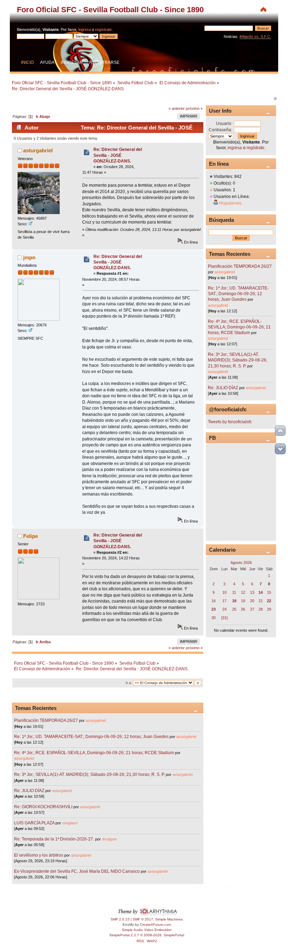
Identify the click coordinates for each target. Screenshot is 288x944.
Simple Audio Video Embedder (146, 930)
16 (213, 601)
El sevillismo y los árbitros (38, 855)
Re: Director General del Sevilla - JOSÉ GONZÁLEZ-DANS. (117, 155)
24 (224, 609)
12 (243, 592)
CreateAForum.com (155, 924)
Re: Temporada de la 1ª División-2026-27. (54, 839)
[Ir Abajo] (280, 448)
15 (269, 592)
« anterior (177, 108)
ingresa (84, 29)
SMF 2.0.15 (120, 919)
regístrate (103, 29)
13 (252, 592)
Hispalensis (230, 203)
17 (224, 601)
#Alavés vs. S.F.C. (255, 36)
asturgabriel (38, 150)
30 (213, 618)
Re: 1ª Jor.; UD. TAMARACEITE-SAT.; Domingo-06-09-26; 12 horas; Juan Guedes (91, 736)
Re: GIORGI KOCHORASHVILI (43, 806)
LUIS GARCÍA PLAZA (34, 822)
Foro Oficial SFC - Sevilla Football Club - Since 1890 (110, 9)
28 (260, 609)
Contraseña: (220, 129)
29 (269, 609)
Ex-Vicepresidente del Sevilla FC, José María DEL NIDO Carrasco (77, 871)
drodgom (109, 839)
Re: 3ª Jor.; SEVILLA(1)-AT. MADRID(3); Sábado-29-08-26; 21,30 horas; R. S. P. (89, 774)
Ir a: (129, 683)
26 (243, 609)
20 (252, 601)
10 (224, 592)
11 (234, 592)
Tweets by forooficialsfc (230, 421)
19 (243, 601)
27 (252, 609)
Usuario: (224, 123)
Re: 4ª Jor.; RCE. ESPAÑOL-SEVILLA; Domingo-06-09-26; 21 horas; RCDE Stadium (94, 752)
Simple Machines (169, 919)
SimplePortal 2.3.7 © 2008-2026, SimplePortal (146, 935)
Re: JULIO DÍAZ (29, 790)
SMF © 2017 (143, 919)
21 (260, 601)
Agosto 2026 (241, 562)
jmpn (29, 257)
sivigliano (70, 823)
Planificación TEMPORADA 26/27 (46, 720)
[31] (224, 618)
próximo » (194, 108)
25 (234, 609)
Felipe (30, 536)
